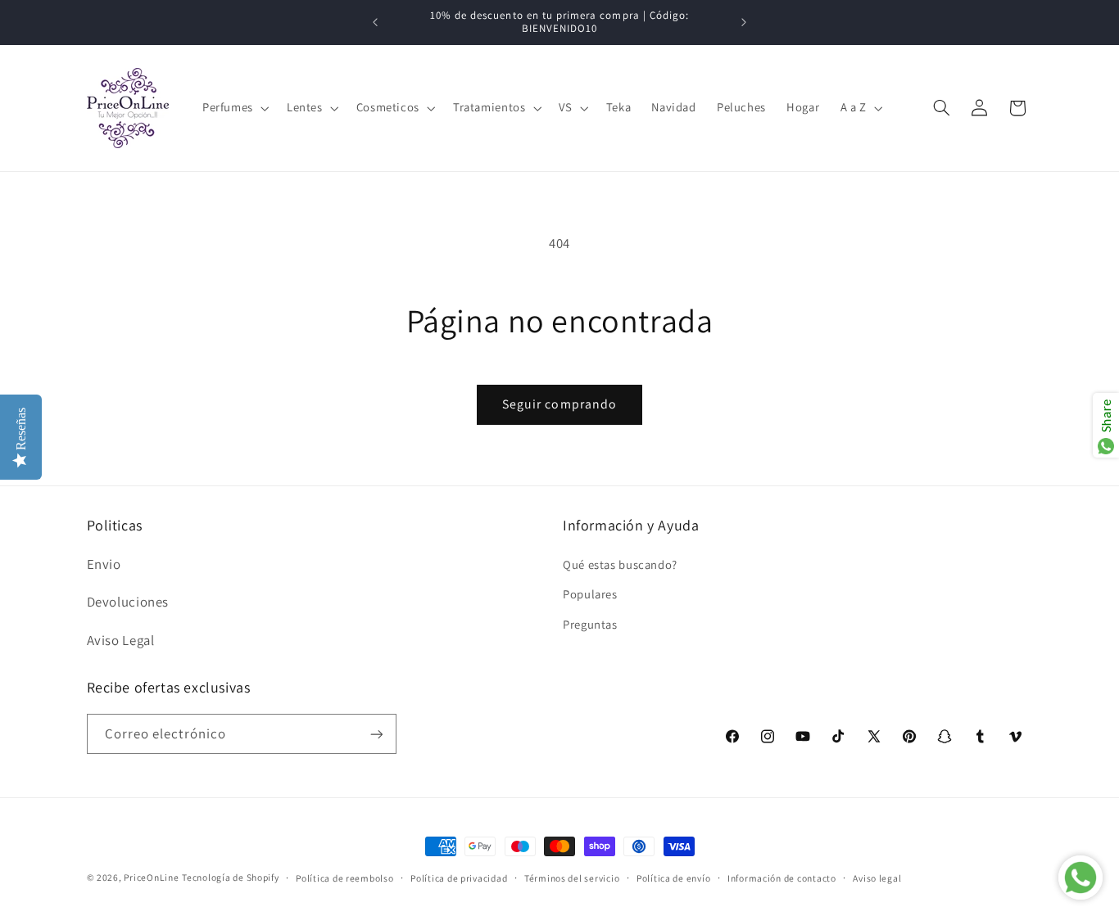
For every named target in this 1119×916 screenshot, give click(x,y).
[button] (234, 108)
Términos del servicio (571, 878)
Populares (590, 593)
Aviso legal (877, 878)
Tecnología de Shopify (230, 877)
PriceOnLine (151, 877)
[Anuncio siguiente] (744, 22)
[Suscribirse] (376, 734)
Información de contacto (781, 878)
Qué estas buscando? (620, 563)
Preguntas (590, 623)
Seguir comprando (559, 404)
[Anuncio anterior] (375, 22)
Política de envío (674, 878)
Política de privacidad (458, 878)
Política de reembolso (344, 878)
